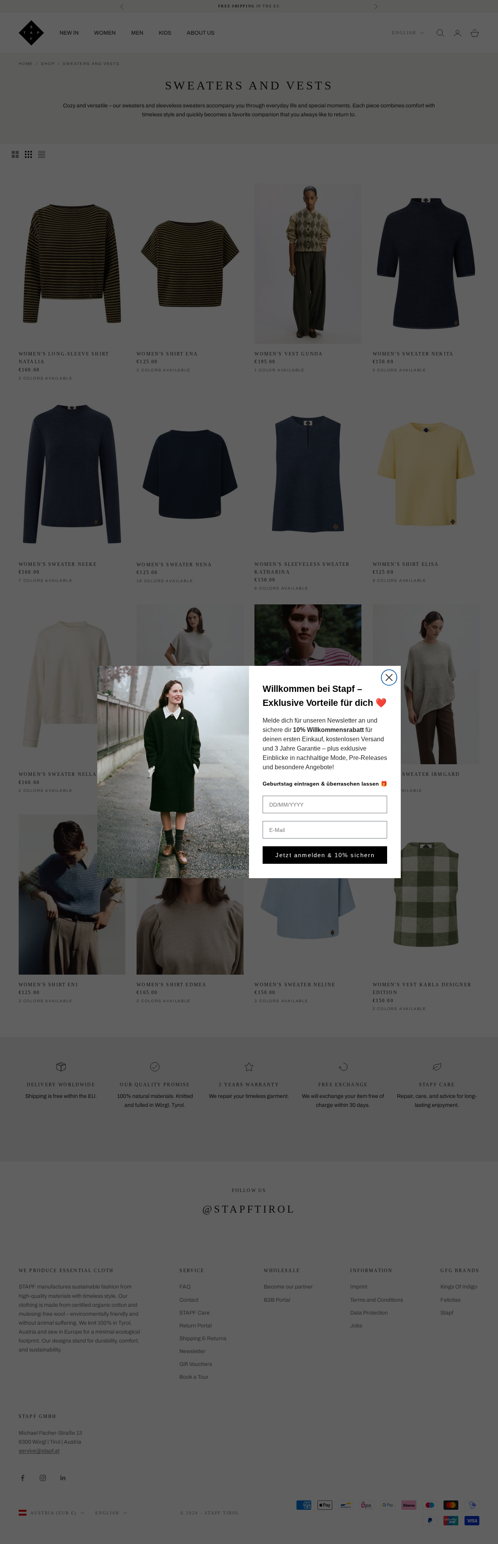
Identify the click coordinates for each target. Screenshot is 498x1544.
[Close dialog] (389, 677)
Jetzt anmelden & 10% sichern (325, 855)
